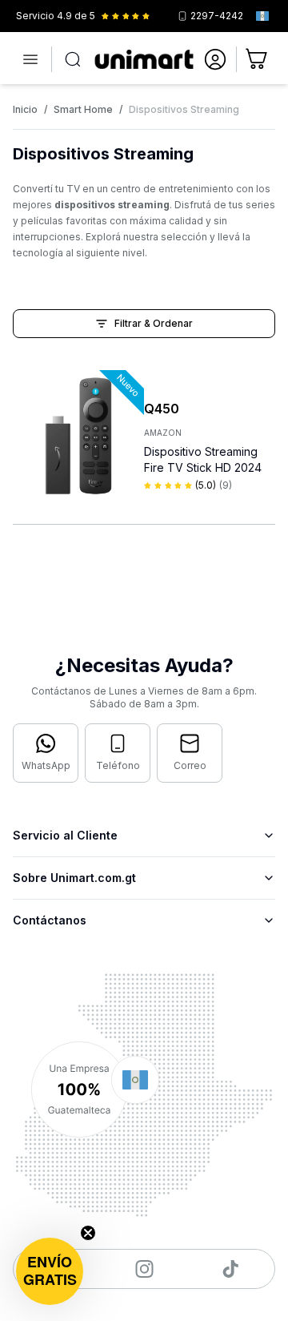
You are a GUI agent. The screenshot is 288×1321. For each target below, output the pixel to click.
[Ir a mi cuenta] (215, 59)
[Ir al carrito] (257, 59)
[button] (49, 1271)
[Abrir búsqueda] (72, 59)
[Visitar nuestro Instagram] (144, 1269)
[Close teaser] (88, 1233)
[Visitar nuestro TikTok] (231, 1269)
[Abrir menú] (30, 59)
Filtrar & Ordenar (153, 323)
